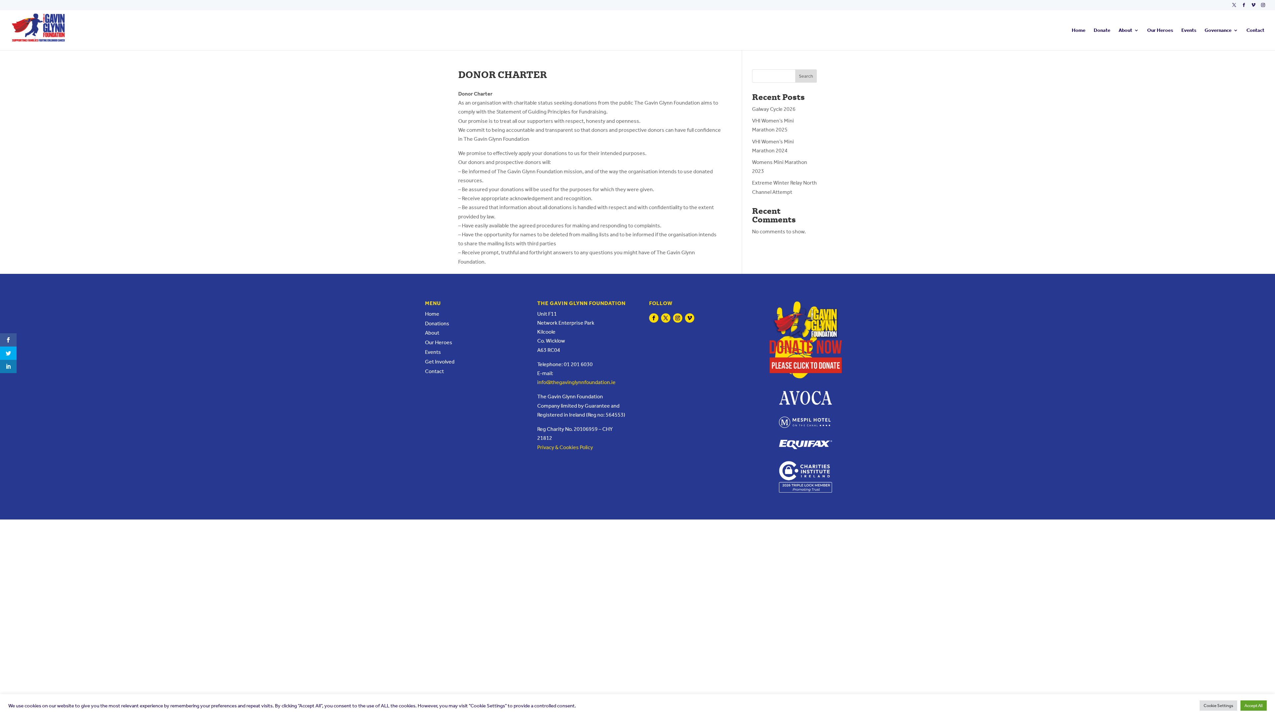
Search (806, 76)
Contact (1255, 30)
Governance (1218, 30)
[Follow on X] (665, 318)
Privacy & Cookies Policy (565, 447)
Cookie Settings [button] (1218, 705)
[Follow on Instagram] (677, 318)
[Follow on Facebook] (653, 318)
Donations (437, 323)
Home (1078, 30)
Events (1188, 30)
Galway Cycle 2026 (774, 109)
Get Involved (440, 361)
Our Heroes (1160, 30)
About (1125, 30)
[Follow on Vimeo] (689, 318)
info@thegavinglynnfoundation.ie (576, 382)
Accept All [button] (1253, 705)
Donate (1102, 30)
